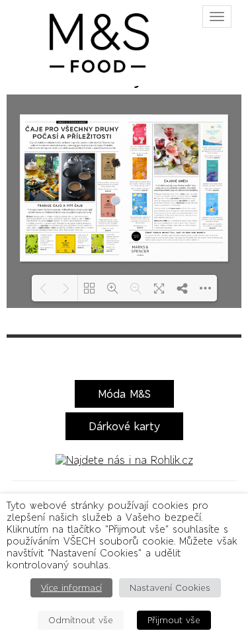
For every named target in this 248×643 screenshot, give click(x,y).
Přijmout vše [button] (173, 620)
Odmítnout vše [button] (80, 620)
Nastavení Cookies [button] (170, 587)
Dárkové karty (124, 426)
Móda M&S (124, 394)
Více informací (71, 587)
